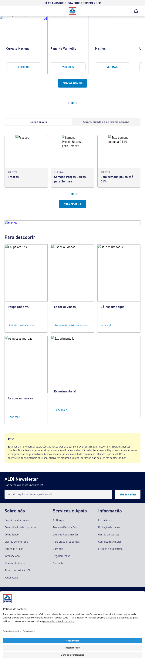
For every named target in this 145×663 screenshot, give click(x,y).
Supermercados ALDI (17, 570)
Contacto (58, 563)
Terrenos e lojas (14, 549)
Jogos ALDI (11, 577)
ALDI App (58, 520)
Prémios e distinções (17, 520)
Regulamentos (61, 556)
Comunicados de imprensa (20, 527)
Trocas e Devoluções (65, 527)
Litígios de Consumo (110, 549)
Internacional (12, 556)
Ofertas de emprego (16, 541)
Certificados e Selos (110, 541)
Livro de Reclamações (66, 534)
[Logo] (72, 11)
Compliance (12, 534)
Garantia (58, 549)
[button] (8, 12)
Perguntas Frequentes (66, 541)
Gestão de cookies (109, 534)
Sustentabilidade (15, 563)
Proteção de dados (109, 527)
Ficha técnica (106, 520)
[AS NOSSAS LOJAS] (136, 11)
